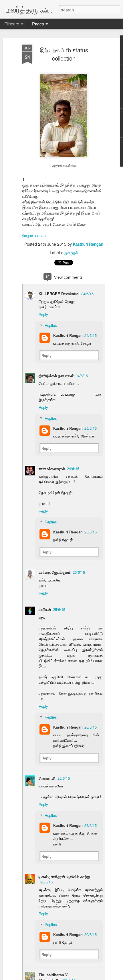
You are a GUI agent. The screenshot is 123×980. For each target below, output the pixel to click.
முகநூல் (71, 252)
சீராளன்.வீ (47, 778)
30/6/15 (90, 934)
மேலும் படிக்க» (34, 235)
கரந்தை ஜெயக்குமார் (55, 572)
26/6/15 (90, 727)
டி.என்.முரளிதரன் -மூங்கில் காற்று (64, 876)
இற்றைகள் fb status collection (64, 54)
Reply (43, 314)
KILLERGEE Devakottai (59, 293)
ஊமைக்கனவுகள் (52, 468)
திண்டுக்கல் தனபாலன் (56, 375)
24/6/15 (87, 293)
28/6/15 (46, 882)
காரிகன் (45, 609)
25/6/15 (90, 428)
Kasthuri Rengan (88, 244)
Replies (51, 325)
